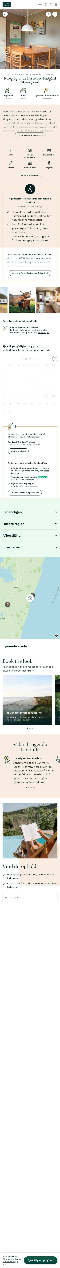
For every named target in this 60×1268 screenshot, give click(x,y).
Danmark (24, 74)
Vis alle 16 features (30, 175)
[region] (30, 598)
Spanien (36, 770)
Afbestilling (11, 535)
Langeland (49, 74)
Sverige (46, 766)
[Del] (48, 14)
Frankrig (27, 766)
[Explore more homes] (5, 14)
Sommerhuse (12, 74)
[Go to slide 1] (30, 66)
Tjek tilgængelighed (40, 1260)
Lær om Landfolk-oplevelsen (25, 493)
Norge (37, 766)
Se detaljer (43, 332)
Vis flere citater (18, 451)
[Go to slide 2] (32, 66)
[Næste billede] (56, 39)
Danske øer (36, 74)
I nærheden (11, 547)
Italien (16, 766)
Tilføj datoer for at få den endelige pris (12, 1261)
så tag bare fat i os (32, 782)
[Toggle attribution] (56, 636)
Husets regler (13, 524)
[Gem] (54, 14)
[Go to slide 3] (35, 66)
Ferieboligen (12, 512)
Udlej (40, 4)
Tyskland (18, 770)
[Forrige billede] (3, 39)
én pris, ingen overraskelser (24, 486)
